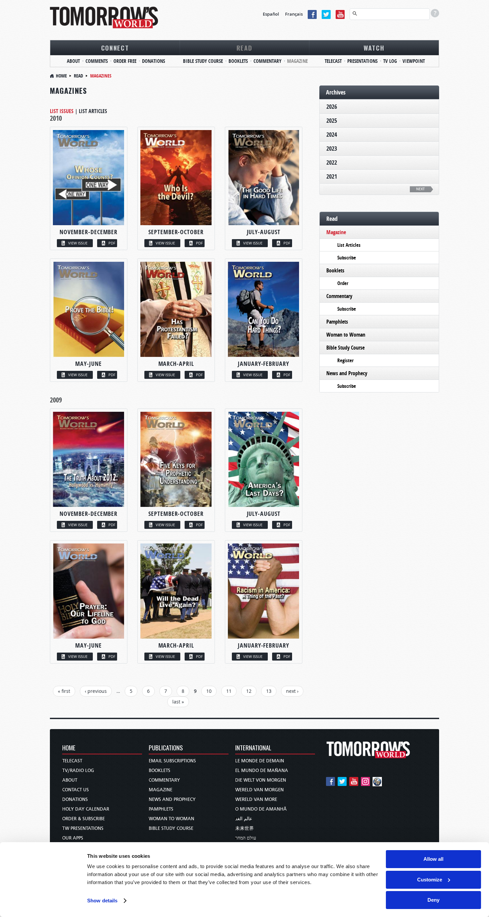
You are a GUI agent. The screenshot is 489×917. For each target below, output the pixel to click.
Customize (429, 879)
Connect (115, 47)
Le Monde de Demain (259, 761)
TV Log (390, 61)
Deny (433, 900)
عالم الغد (243, 819)
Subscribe (346, 257)
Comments (96, 61)
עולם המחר (245, 838)
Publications (166, 748)
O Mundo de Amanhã (261, 809)
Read (244, 47)
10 (209, 691)
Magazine (297, 61)
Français (294, 14)
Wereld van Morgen (259, 790)
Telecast (333, 61)
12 (248, 691)
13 (268, 691)
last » (178, 701)
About (73, 61)
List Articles (93, 111)
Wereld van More (256, 799)
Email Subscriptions (172, 761)
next (420, 189)
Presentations (362, 61)
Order (342, 283)
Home (61, 76)
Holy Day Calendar (85, 809)
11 (229, 691)
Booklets (238, 61)
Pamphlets (337, 321)
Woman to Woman (345, 334)
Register (345, 360)
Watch (374, 47)
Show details (102, 900)
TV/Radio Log (78, 770)
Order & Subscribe (83, 819)
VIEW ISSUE (77, 242)
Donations (153, 61)
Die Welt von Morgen (260, 780)
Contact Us (75, 790)
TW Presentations (82, 828)
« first (64, 691)
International (253, 748)
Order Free (124, 61)
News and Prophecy (346, 373)
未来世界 (244, 828)
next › (292, 691)
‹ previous (96, 691)
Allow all (433, 859)
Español (271, 14)
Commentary (267, 61)
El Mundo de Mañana (261, 770)
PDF (111, 242)
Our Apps (72, 838)
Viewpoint (414, 61)
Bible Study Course (203, 61)
